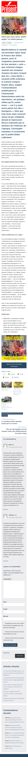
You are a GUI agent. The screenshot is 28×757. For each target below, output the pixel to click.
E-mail (5, 609)
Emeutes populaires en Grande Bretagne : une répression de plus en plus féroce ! (6, 406)
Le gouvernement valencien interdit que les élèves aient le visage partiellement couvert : (13, 680)
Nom (5, 602)
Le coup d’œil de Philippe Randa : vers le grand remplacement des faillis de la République (13, 673)
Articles (4, 42)
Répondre (5, 509)
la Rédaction (4, 45)
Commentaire (7, 579)
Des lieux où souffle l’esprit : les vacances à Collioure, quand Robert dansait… (12, 693)
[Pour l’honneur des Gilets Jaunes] (6, 385)
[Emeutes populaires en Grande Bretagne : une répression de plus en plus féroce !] (6, 399)
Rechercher (6, 652)
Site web (5, 616)
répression (4, 415)
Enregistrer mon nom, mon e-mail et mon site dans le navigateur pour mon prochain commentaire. (13, 625)
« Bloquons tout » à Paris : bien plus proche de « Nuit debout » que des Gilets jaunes (17, 391)
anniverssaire (5, 413)
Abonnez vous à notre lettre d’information (14, 365)
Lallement (20, 413)
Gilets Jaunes (13, 413)
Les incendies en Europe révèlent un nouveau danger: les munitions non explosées (13, 687)
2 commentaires (13, 45)
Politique (9, 42)
